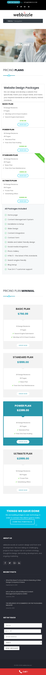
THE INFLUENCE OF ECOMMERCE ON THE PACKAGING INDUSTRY (24, 604)
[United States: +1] (6, 631)
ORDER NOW (23, 345)
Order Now (22, 124)
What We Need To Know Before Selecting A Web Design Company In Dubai (23, 581)
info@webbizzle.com (30, 2)
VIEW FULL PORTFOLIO (22, 522)
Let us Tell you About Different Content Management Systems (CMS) (19, 593)
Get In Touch (13, 2)
